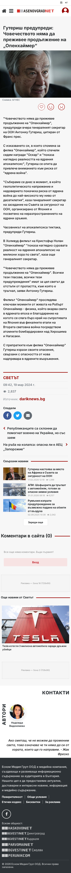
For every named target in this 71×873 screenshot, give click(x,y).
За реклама (52, 801)
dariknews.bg (32, 399)
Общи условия (37, 796)
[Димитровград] (23, 833)
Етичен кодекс (11, 801)
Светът (11, 377)
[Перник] (16, 855)
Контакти (55, 693)
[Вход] (65, 11)
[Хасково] (17, 828)
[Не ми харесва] (63, 107)
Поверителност (12, 796)
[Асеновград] (35, 10)
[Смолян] (22, 850)
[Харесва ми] (52, 107)
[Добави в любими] (42, 107)
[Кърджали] (20, 839)
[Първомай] (17, 844)
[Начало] (4, 10)
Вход (35, 562)
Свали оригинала (13, 54)
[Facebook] (6, 814)
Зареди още (35, 522)
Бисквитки (33, 801)
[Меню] (11, 10)
